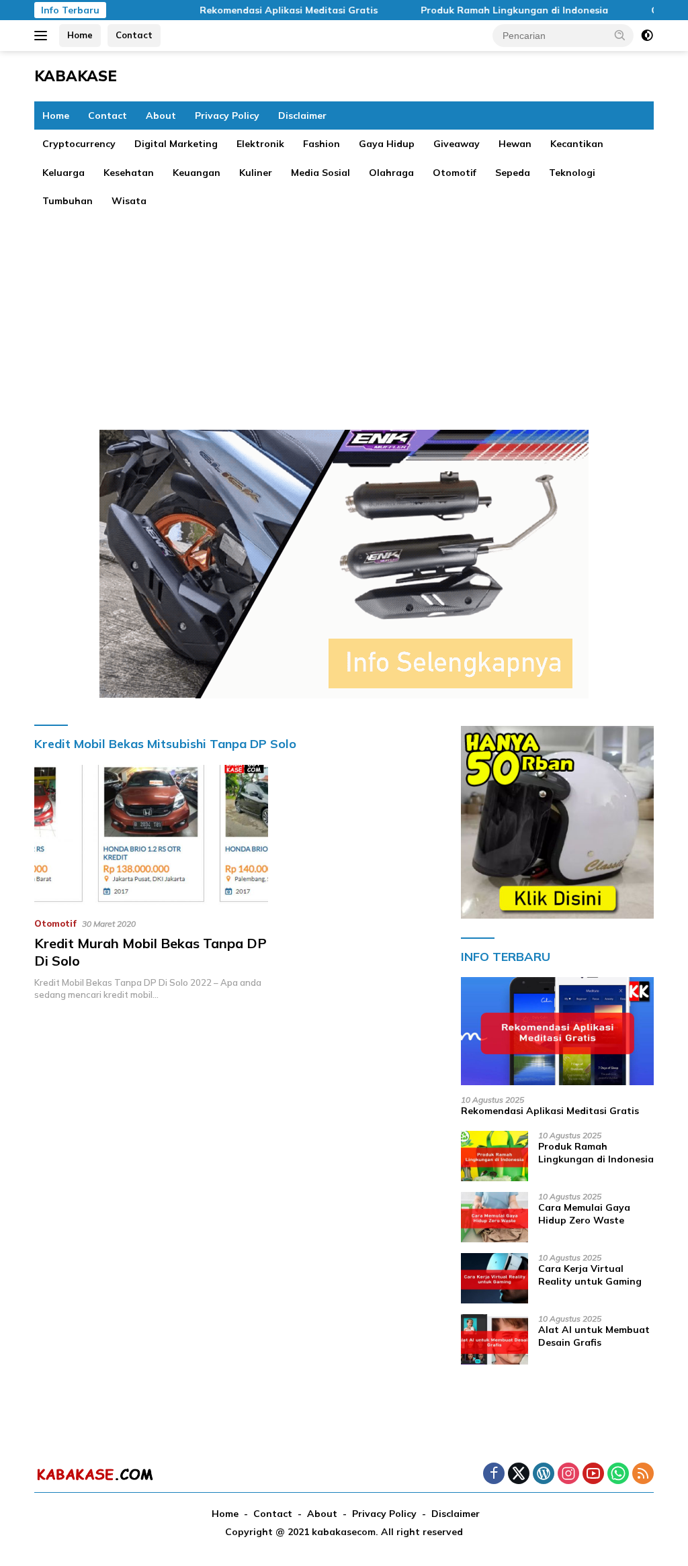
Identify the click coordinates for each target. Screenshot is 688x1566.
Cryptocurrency (79, 144)
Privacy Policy (227, 115)
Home (80, 35)
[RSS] (643, 1474)
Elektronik (260, 144)
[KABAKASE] (94, 1474)
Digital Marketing (176, 144)
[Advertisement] (344, 316)
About (161, 115)
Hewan (515, 144)
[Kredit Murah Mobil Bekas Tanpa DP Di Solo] (151, 835)
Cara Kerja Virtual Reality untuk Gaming (590, 1274)
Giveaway (456, 144)
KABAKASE (75, 75)
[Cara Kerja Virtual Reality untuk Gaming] (494, 1278)
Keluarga (63, 173)
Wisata (129, 201)
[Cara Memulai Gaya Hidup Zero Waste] (494, 1217)
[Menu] (43, 35)
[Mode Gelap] (647, 35)
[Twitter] (518, 1474)
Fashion (321, 144)
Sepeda (512, 173)
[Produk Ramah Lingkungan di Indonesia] (494, 1156)
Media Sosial (320, 173)
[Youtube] (593, 1474)
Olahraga (391, 173)
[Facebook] (494, 1474)
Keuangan (196, 173)
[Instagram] (568, 1474)
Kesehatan (128, 173)
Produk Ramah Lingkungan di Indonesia (489, 10)
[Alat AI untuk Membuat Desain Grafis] (494, 1339)
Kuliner (255, 173)
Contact (134, 35)
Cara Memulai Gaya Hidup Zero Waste (584, 1213)
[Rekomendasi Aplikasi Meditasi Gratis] (557, 1031)
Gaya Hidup (387, 144)
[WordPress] (543, 1474)
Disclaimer (302, 115)
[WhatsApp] (618, 1474)
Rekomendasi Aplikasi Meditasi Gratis (263, 10)
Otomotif (454, 173)
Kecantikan (576, 144)
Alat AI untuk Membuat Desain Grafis (594, 1336)
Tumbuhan (67, 201)
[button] (620, 35)
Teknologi (572, 173)
